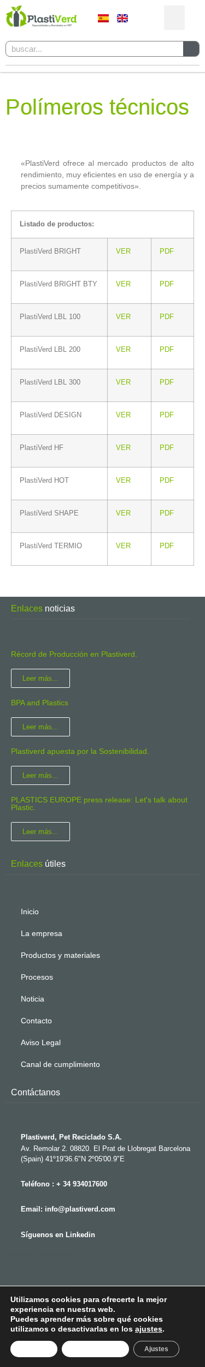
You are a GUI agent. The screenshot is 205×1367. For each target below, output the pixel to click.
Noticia (32, 998)
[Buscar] (191, 48)
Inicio (30, 911)
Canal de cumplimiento (60, 1064)
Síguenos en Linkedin (58, 1235)
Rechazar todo (95, 1349)
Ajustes (156, 1349)
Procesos (37, 977)
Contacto (36, 1020)
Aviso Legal (41, 1042)
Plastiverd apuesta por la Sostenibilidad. (80, 751)
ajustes (148, 1328)
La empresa (41, 933)
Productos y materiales (60, 955)
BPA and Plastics (39, 702)
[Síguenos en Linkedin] (10, 1231)
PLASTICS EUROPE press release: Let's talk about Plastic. (99, 803)
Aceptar (33, 1349)
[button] (174, 17)
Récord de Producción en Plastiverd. (74, 654)
